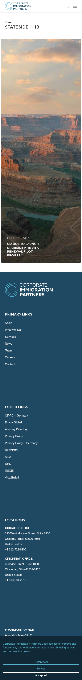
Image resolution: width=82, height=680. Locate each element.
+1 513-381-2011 (15, 580)
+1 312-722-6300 (15, 549)
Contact (10, 364)
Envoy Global (13, 422)
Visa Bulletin (12, 477)
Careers (10, 357)
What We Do (13, 329)
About (8, 323)
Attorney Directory (16, 429)
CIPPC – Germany (17, 415)
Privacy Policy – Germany (21, 443)
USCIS (9, 470)
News (8, 343)
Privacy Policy (14, 436)
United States (18, 238)
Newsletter (11, 450)
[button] (75, 6)
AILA (8, 456)
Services (10, 336)
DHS (8, 463)
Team (8, 350)
